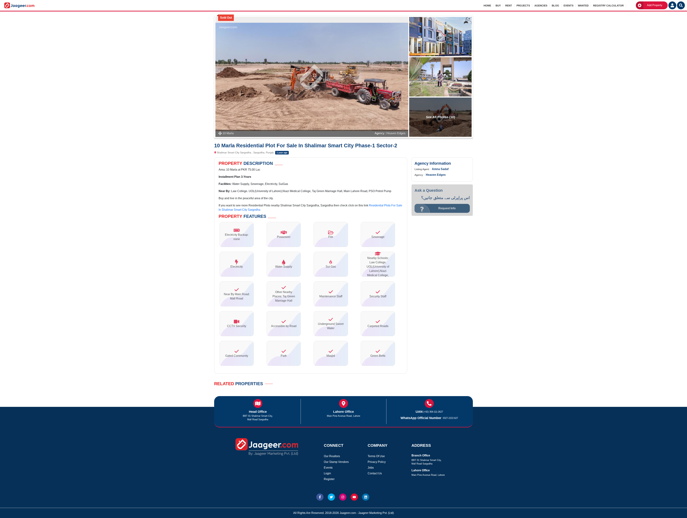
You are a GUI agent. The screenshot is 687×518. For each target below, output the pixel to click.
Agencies (540, 5)
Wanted (583, 5)
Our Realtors (332, 456)
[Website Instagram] (342, 497)
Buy (498, 5)
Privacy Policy (377, 461)
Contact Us (375, 473)
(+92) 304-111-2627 (433, 411)
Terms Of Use (376, 456)
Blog (555, 5)
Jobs (371, 467)
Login (327, 473)
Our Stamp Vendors (336, 461)
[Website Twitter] (331, 497)
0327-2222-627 (450, 418)
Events (568, 5)
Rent (508, 5)
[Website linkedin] (365, 497)
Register (329, 479)
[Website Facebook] (319, 497)
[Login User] (672, 5)
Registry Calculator (608, 5)
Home (487, 5)
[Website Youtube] (354, 497)
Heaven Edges (395, 133)
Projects (523, 5)
